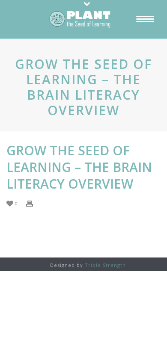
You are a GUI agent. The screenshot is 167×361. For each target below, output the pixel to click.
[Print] (34, 203)
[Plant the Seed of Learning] (83, 19)
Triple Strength (105, 265)
